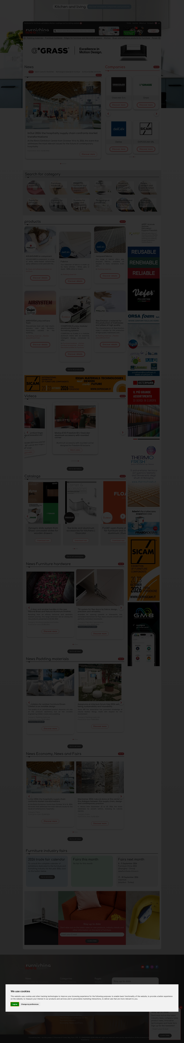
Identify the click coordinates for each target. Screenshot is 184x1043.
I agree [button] (14, 1004)
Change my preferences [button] (30, 1004)
